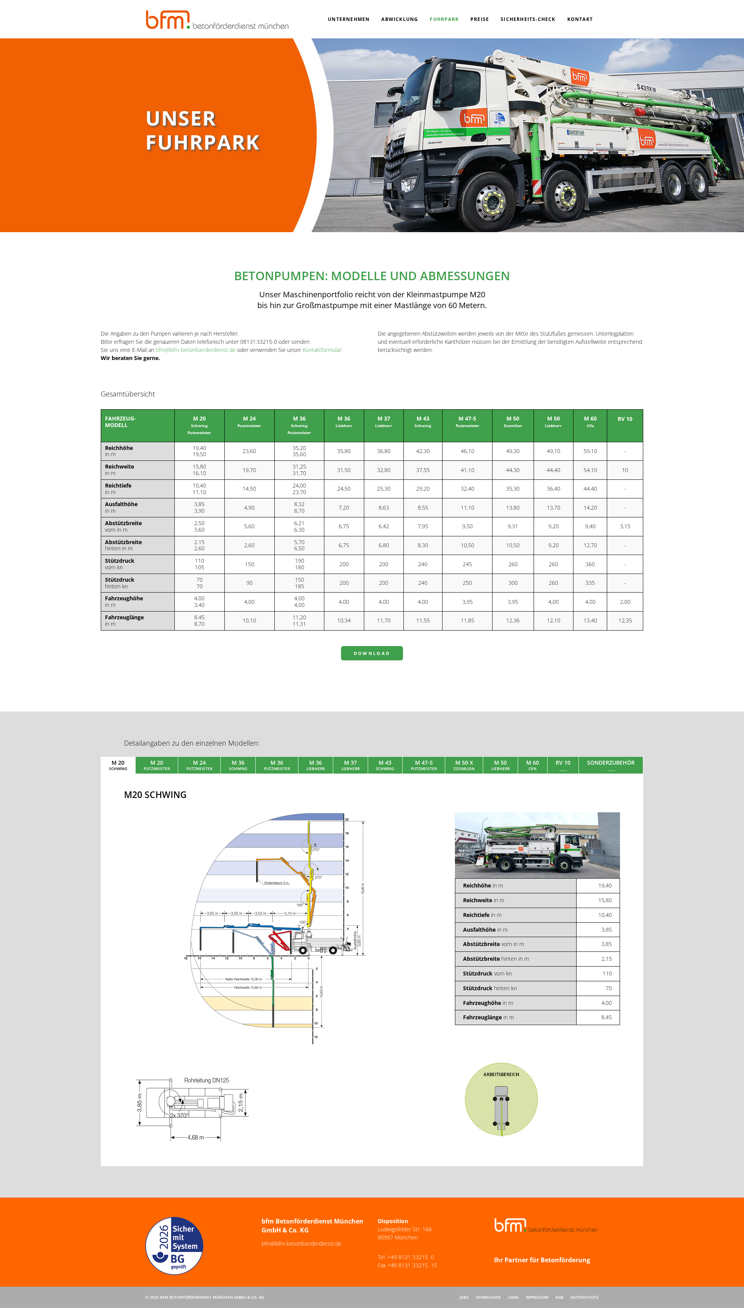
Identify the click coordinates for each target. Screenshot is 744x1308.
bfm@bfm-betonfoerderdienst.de (196, 349)
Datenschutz (584, 1297)
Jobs (464, 1297)
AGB (559, 1297)
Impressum (537, 1297)
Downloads (488, 1297)
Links (513, 1297)
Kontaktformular (322, 349)
